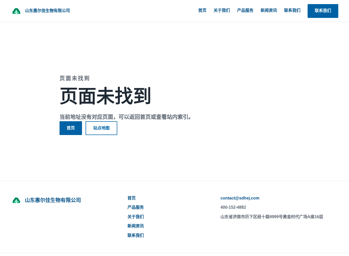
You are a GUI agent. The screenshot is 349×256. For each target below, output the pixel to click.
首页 (202, 10)
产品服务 (245, 10)
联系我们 (292, 10)
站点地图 (101, 128)
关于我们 (222, 10)
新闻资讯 (269, 10)
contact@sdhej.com (239, 198)
